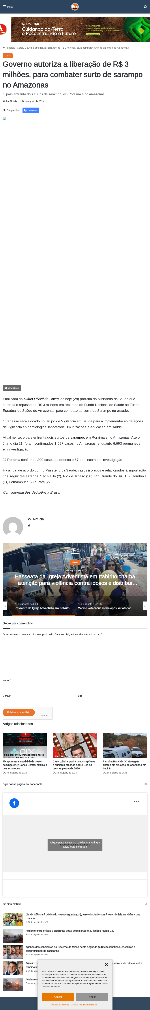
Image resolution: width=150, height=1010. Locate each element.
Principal (10, 47)
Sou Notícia (11, 101)
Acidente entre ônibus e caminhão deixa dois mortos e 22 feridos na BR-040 (70, 930)
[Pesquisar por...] (145, 8)
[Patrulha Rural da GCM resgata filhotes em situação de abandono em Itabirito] (125, 745)
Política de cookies (60, 1005)
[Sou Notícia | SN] (75, 7)
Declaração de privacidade (84, 1005)
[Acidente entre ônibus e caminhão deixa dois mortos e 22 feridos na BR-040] (13, 936)
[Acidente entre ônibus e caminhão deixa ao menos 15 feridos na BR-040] (13, 984)
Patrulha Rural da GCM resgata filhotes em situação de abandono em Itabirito (124, 765)
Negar (92, 996)
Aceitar (58, 996)
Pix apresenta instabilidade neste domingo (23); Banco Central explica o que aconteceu (25, 765)
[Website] (29, 525)
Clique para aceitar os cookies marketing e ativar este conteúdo (75, 844)
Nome (7, 680)
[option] (75, 579)
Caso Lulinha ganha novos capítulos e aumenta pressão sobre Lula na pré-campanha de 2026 (74, 765)
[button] (106, 964)
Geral (20, 47)
